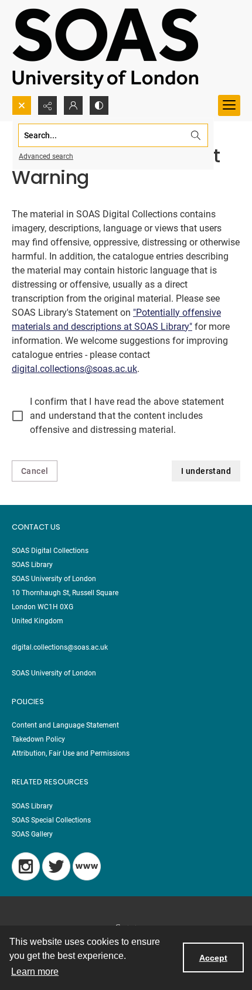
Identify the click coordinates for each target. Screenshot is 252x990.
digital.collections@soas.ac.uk (74, 368)
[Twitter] (56, 866)
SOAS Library (32, 806)
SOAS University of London (54, 673)
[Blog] (87, 866)
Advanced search (46, 156)
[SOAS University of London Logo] (105, 48)
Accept (213, 957)
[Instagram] (26, 866)
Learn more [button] (35, 972)
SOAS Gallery (32, 834)
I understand (206, 471)
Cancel (34, 471)
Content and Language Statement (65, 725)
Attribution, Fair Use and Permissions (71, 753)
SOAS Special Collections (51, 820)
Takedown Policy (38, 739)
